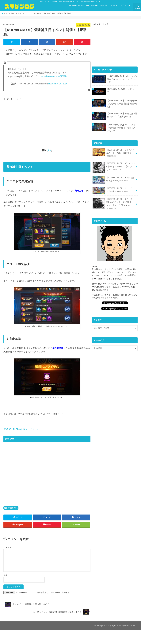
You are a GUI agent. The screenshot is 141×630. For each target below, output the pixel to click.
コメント (7, 547)
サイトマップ (113, 5)
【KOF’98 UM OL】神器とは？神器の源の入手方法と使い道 (122, 115)
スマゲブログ (113, 626)
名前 (5, 575)
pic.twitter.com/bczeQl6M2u (54, 76)
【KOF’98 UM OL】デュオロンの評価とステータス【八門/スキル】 (120, 166)
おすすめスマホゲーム (76, 5)
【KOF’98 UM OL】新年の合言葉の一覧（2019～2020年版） (120, 153)
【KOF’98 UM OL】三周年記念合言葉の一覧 (120, 179)
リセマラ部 (103, 5)
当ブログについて (127, 5)
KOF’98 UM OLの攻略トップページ (20, 429)
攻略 (87, 5)
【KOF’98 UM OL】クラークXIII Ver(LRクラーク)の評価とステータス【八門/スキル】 (119, 203)
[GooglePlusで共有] (64, 42)
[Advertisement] (46, 120)
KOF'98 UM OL (11, 508)
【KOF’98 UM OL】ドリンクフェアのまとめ (120, 189)
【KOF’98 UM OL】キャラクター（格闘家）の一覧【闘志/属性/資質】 (122, 103)
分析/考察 (94, 5)
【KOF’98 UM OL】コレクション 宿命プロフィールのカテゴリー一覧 (122, 79)
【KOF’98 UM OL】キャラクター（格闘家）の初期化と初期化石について (122, 128)
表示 (49, 150)
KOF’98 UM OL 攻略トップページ (121, 90)
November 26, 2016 (57, 84)
